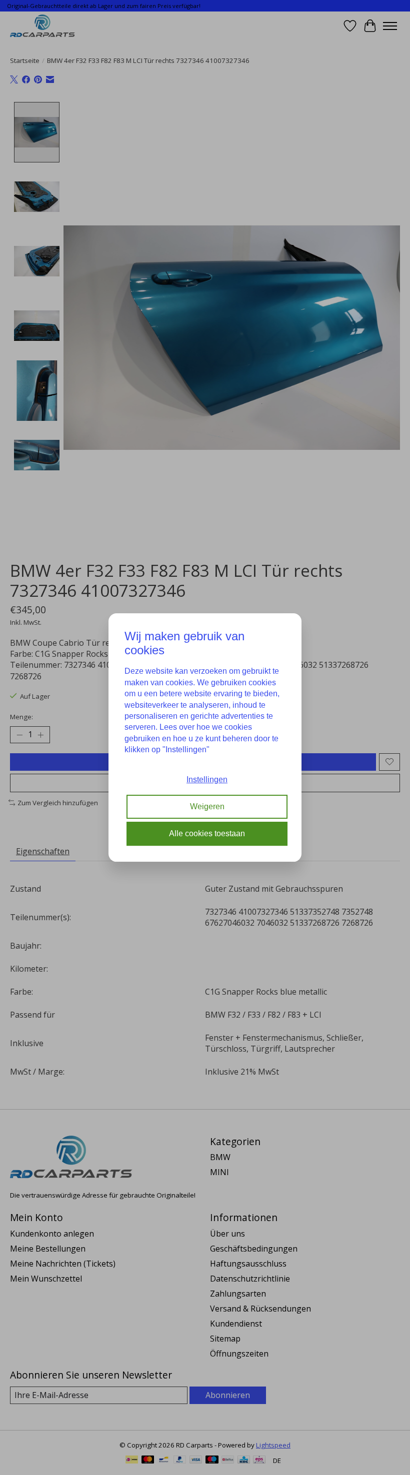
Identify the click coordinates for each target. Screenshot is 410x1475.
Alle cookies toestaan (207, 833)
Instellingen (207, 779)
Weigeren (207, 806)
